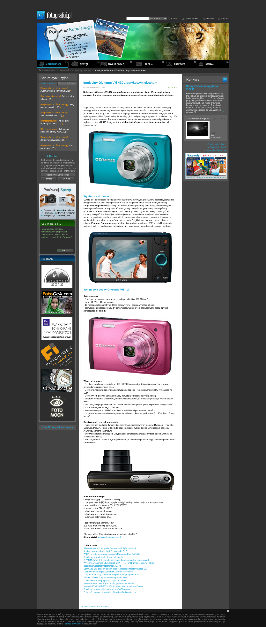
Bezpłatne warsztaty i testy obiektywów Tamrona (107, 589)
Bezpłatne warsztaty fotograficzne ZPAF (103, 566)
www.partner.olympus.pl (109, 537)
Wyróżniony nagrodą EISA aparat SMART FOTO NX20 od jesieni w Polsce (119, 563)
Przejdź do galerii (217, 147)
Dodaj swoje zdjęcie (216, 144)
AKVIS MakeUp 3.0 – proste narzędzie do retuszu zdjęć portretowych (116, 560)
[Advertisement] (205, 244)
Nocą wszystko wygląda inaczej (202, 87)
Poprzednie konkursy (215, 150)
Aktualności (65, 70)
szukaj (174, 18)
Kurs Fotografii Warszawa (57, 427)
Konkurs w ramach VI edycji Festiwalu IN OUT (106, 551)
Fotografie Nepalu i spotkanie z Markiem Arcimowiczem (110, 592)
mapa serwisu (192, 18)
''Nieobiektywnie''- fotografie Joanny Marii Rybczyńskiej (110, 548)
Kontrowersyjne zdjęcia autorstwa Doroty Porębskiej (108, 571)
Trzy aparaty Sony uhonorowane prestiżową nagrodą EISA (111, 574)
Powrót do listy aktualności (96, 606)
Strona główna (48, 70)
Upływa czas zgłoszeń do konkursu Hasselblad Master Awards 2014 (116, 569)
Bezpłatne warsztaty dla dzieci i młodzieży (103, 557)
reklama (210, 18)
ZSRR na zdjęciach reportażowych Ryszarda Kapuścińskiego (113, 554)
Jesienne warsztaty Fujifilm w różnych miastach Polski (109, 583)
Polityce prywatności (73, 624)
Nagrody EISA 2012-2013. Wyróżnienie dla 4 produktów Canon (113, 586)
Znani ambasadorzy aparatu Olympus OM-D (105, 580)
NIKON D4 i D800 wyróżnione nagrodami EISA (106, 577)
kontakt (224, 18)
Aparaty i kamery (83, 70)
